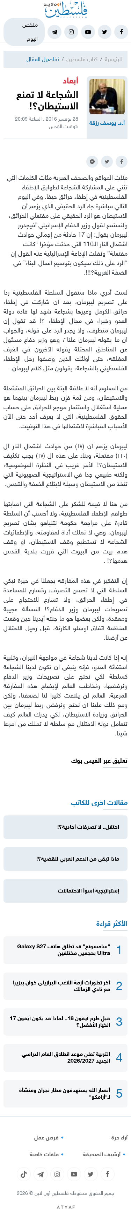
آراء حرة (119, 1138)
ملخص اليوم (30, 31)
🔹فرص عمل (50, 1138)
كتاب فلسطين (81, 59)
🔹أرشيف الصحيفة (105, 1154)
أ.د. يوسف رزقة (107, 123)
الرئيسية (113, 59)
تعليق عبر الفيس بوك (99, 760)
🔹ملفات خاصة (48, 1154)
